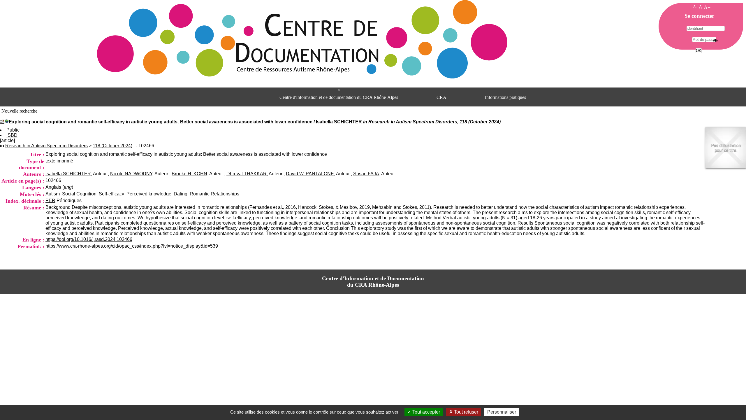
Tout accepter (425, 412)
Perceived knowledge (148, 193)
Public (13, 129)
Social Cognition (79, 193)
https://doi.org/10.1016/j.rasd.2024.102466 (88, 239)
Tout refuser (465, 412)
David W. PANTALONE (310, 173)
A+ (707, 7)
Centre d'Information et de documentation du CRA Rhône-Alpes (338, 97)
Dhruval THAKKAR (246, 173)
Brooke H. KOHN (189, 173)
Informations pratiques (505, 97)
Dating (180, 193)
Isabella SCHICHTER (339, 121)
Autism (52, 193)
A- (695, 6)
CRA (441, 97)
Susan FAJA (366, 173)
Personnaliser (501, 412)
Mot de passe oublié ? (698, 61)
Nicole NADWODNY (131, 173)
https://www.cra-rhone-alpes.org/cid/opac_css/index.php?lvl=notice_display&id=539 (131, 246)
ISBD (11, 135)
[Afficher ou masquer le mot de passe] (715, 40)
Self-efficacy (111, 193)
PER (50, 200)
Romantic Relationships (214, 193)
